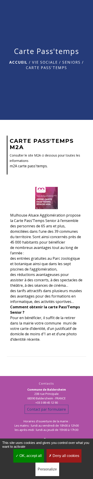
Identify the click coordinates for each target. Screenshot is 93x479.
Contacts (46, 383)
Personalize (47, 469)
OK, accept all (30, 456)
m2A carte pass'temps (28, 165)
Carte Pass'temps (46, 67)
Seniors (71, 62)
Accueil (18, 62)
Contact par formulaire (46, 409)
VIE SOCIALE (45, 62)
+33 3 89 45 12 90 (46, 403)
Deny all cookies (65, 456)
